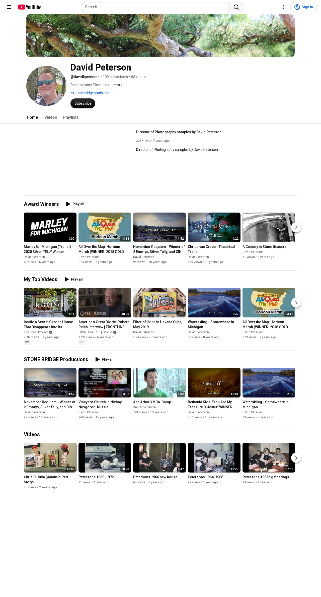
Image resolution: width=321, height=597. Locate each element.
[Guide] (9, 7)
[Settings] (283, 7)
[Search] (236, 7)
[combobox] (156, 7)
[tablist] (160, 117)
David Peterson (34, 257)
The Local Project (36, 332)
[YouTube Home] (29, 7)
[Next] (296, 228)
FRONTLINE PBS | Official (95, 332)
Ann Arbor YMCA (144, 407)
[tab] (32, 117)
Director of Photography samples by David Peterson (178, 132)
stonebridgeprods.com (92, 93)
